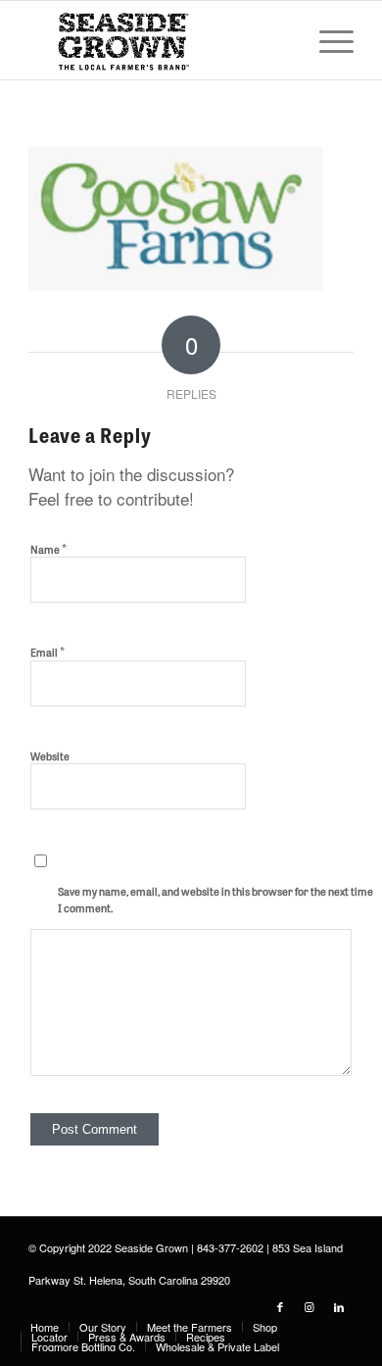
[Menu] (327, 40)
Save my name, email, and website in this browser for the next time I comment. (215, 899)
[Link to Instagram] (309, 1306)
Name (48, 548)
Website (50, 755)
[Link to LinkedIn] (339, 1306)
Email (47, 651)
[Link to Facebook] (280, 1306)
